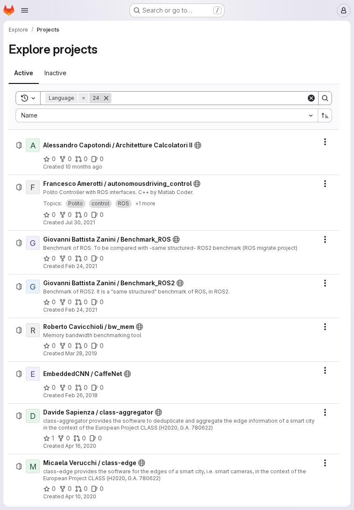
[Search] (325, 98)
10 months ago (83, 166)
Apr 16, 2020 (80, 446)
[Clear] (311, 98)
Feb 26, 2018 (81, 395)
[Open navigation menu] (25, 10)
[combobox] (167, 115)
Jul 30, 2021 (80, 222)
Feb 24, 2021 (81, 266)
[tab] (24, 73)
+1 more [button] (145, 203)
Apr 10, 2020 (80, 496)
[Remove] (106, 98)
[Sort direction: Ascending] (325, 115)
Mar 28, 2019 (81, 353)
